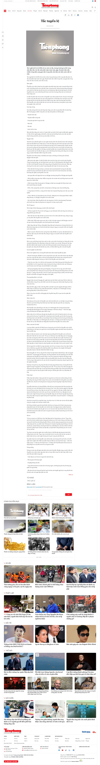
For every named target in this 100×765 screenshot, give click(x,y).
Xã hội (9, 10)
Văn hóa (65, 10)
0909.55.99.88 (27, 748)
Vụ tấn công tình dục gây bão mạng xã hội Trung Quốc (14, 691)
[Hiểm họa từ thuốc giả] (39, 510)
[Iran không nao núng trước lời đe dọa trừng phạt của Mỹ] (62, 683)
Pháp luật (45, 10)
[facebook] (93, 1)
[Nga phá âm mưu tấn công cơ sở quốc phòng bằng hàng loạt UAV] (85, 683)
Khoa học (80, 10)
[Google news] (74, 750)
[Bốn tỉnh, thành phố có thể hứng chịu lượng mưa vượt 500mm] (50, 574)
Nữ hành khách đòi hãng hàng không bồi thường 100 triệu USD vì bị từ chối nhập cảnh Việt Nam (38, 692)
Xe (61, 10)
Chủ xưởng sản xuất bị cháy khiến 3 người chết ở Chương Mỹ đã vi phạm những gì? (80, 616)
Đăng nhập (29, 487)
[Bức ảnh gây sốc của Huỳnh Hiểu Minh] (81, 634)
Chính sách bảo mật (84, 746)
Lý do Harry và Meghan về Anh (47, 644)
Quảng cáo (77, 1)
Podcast (37, 736)
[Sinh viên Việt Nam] (86, 732)
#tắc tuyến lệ (31, 480)
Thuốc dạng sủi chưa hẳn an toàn (13, 534)
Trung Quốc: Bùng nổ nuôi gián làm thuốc (62, 552)
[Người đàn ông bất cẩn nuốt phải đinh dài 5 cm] (81, 709)
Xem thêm (95, 11)
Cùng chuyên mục (11, 501)
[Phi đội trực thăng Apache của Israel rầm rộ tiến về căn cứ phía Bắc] (50, 661)
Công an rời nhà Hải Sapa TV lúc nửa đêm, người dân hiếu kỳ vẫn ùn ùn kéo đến (18, 616)
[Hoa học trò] (94, 732)
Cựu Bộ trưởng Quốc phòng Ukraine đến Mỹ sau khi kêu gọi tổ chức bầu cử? (81, 673)
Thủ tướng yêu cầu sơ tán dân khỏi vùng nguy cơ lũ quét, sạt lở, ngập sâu (18, 585)
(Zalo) (32, 748)
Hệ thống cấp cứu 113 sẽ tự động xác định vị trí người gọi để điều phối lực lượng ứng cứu (17, 721)
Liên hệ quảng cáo (27, 746)
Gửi (69, 494)
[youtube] (95, 1)
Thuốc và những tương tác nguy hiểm (14, 552)
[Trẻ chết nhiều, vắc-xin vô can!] (63, 526)
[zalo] (70, 750)
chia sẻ (65, 15)
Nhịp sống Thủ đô (8, 743)
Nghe (2, 32)
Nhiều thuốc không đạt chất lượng (61, 518)
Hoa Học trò (63, 1)
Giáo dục (75, 10)
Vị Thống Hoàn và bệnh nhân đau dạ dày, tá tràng (38, 552)
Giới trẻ (40, 10)
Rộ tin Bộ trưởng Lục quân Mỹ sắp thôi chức (18, 673)
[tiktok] (66, 750)
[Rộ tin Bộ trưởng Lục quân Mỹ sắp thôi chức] (19, 661)
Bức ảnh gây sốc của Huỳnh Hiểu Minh (81, 644)
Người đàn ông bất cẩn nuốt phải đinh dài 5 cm (80, 720)
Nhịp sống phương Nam (19, 743)
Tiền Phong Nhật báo (42, 1)
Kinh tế (13, 10)
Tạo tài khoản (38, 487)
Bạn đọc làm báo (12, 761)
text (68, 15)
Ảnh (25, 736)
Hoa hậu (86, 10)
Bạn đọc (67, 740)
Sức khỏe (30, 10)
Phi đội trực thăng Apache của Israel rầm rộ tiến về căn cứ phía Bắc (49, 673)
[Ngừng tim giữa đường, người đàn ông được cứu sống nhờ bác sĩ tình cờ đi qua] (50, 709)
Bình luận (2, 43)
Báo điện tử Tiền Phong (50, 5)
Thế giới (35, 10)
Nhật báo (16, 736)
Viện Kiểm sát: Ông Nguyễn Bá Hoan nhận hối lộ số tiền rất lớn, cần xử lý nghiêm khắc (49, 616)
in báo (71, 15)
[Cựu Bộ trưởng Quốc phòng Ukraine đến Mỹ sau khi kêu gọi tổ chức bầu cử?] (81, 661)
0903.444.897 (45, 748)
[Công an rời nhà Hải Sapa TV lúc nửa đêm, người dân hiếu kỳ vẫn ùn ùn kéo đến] (19, 604)
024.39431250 (8, 751)
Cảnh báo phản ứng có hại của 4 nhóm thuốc (38, 534)
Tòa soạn (70, 1)
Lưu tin (2, 40)
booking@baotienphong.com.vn (30, 750)
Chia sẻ (2, 36)
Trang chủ (5, 11)
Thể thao (51, 10)
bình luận (74, 15)
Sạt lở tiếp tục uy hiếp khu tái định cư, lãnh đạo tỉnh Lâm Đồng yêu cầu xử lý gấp (80, 586)
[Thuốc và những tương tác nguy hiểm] (15, 543)
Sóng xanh (19, 10)
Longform (47, 736)
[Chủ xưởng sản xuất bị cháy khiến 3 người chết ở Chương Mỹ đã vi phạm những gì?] (81, 604)
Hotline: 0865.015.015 (30, 1)
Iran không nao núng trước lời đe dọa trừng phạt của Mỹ (61, 691)
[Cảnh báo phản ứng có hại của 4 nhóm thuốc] (39, 526)
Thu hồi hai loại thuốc (10, 518)
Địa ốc (24, 10)
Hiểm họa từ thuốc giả (34, 518)
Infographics (58, 736)
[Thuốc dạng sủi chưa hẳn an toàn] (15, 526)
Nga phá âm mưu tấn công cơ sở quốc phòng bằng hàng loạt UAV (85, 691)
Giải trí (69, 10)
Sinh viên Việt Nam (53, 1)
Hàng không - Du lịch (79, 740)
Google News (78, 15)
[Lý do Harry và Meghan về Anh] (50, 634)
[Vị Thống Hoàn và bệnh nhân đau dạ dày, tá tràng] (39, 543)
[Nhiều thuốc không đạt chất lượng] (63, 510)
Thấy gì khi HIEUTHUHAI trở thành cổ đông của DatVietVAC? (18, 645)
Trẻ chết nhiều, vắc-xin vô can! (60, 534)
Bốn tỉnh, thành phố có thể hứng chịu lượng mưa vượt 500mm (49, 585)
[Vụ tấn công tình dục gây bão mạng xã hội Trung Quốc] (14, 683)
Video (90, 10)
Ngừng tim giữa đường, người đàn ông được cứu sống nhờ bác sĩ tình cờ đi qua (50, 720)
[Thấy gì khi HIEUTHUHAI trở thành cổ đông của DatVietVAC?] (19, 634)
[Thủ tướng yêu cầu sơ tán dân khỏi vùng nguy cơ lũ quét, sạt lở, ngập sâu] (19, 574)
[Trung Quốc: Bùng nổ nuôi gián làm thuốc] (63, 543)
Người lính (57, 10)
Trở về (2, 47)
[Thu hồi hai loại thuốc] (15, 510)
